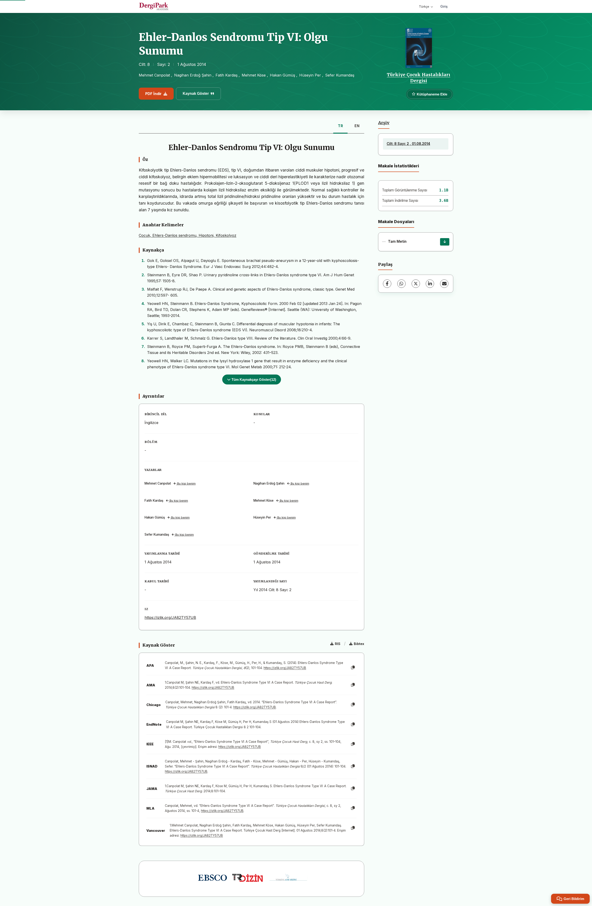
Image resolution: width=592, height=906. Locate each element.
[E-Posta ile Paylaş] (444, 283)
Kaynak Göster (196, 93)
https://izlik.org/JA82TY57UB (170, 617)
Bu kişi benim (186, 483)
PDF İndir (153, 93)
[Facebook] (387, 283)
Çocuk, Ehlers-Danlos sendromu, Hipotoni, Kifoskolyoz (187, 235)
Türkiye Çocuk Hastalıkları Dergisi (418, 77)
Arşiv (383, 122)
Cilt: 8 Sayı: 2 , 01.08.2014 (408, 143)
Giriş (444, 6)
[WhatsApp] (401, 283)
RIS (337, 644)
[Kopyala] (353, 667)
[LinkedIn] (430, 283)
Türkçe (424, 6)
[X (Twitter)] (416, 283)
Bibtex (359, 644)
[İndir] (444, 242)
